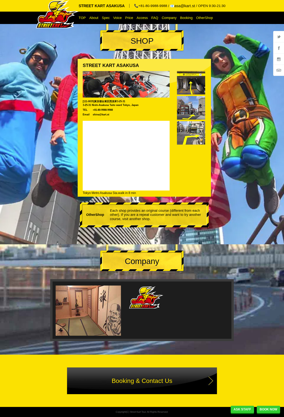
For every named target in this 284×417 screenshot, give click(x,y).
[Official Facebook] (278, 47)
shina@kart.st (101, 114)
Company (169, 18)
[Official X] (278, 36)
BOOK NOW (268, 409)
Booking (186, 18)
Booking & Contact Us (142, 380)
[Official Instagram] (278, 59)
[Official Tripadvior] (278, 70)
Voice (117, 18)
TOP (82, 18)
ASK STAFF (242, 409)
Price (129, 18)
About (93, 18)
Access (142, 18)
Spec (106, 18)
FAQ (154, 18)
